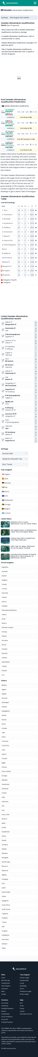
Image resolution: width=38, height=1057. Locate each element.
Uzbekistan (5, 935)
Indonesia (5, 802)
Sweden (4, 658)
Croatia (4, 584)
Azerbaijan (5, 702)
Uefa (6, 496)
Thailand (4, 918)
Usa (3, 675)
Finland (4, 597)
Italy (5, 487)
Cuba (3, 750)
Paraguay (5, 879)
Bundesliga (23, 986)
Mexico (4, 623)
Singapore (5, 901)
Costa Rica (5, 745)
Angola (4, 694)
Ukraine (4, 671)
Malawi (4, 849)
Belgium (7, 509)
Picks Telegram (5, 986)
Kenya (4, 836)
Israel (3, 619)
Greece (4, 602)
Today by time (5, 983)
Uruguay (4, 931)
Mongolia (5, 858)
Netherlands (8, 500)
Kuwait (4, 840)
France (6, 491)
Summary (4, 18)
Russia (4, 645)
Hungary (4, 606)
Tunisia (4, 922)
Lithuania (5, 845)
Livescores (4, 989)
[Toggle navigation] (35, 3)
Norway (4, 632)
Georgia (4, 776)
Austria (4, 576)
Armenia (4, 698)
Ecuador (4, 758)
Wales (4, 948)
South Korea (6, 909)
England (7, 474)
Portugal (7, 504)
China (3, 737)
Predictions (4, 1006)
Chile (3, 733)
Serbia (4, 896)
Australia (5, 571)
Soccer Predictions (6, 1017)
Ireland (4, 614)
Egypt (3, 763)
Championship (24, 980)
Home (3, 978)
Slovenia (4, 653)
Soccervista (4, 1003)
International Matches (9, 610)
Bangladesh (6, 711)
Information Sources (26, 1014)
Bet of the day (5, 980)
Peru (3, 883)
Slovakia (4, 649)
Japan (3, 823)
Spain (6, 479)
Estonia (4, 767)
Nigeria (4, 875)
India (3, 797)
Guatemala (5, 784)
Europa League (24, 994)
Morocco (5, 866)
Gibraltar (4, 780)
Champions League (25, 991)
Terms (22, 1006)
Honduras (5, 789)
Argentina (5, 567)
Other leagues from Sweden (19, 18)
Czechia (4, 589)
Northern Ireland (7, 627)
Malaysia (5, 853)
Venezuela (5, 939)
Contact (22, 1011)
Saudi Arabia (6, 892)
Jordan (4, 827)
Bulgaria (4, 580)
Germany (7, 483)
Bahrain (4, 707)
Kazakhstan (6, 832)
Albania (4, 685)
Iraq (3, 810)
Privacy (22, 1008)
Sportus (3, 1011)
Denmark (5, 593)
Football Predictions (7, 1008)
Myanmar (5, 870)
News (3, 991)
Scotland (7, 513)
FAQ (21, 1003)
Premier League (24, 978)
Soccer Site (4, 1019)
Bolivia (4, 715)
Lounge (3, 994)
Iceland (4, 793)
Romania (5, 640)
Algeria (4, 689)
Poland (4, 636)
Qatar (4, 888)
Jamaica (4, 819)
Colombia (5, 741)
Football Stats (5, 1014)
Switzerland (6, 662)
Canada (4, 728)
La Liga (22, 983)
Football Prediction (7, 1022)
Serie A (22, 989)
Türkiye (4, 666)
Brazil (3, 724)
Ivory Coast (6, 814)
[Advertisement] (19, 78)
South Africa (6, 905)
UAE (3, 926)
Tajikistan (5, 914)
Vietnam (4, 944)
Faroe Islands (6, 771)
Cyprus (4, 754)
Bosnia (4, 720)
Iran (3, 806)
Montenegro (6, 862)
